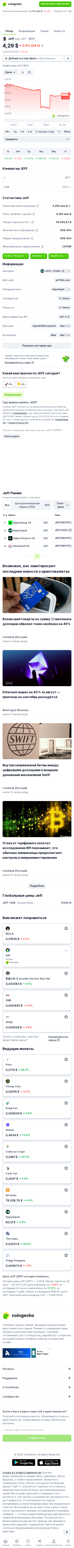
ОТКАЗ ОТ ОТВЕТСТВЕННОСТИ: (22, 1472)
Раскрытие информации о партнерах (21, 497)
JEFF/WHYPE (62, 522)
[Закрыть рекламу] (66, 950)
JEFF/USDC (61, 530)
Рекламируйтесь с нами (18, 362)
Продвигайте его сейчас (58, 1038)
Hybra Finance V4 (18, 422)
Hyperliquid (20, 413)
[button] (62, 280)
